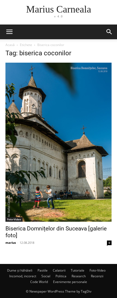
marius (10, 243)
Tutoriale (77, 270)
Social (45, 276)
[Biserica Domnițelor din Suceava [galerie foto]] (58, 142)
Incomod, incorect (22, 276)
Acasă (10, 44)
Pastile (43, 270)
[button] (109, 32)
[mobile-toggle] (9, 32)
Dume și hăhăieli (19, 270)
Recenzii (97, 276)
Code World (39, 281)
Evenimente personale (70, 281)
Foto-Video (14, 219)
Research (79, 276)
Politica (61, 276)
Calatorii (59, 270)
